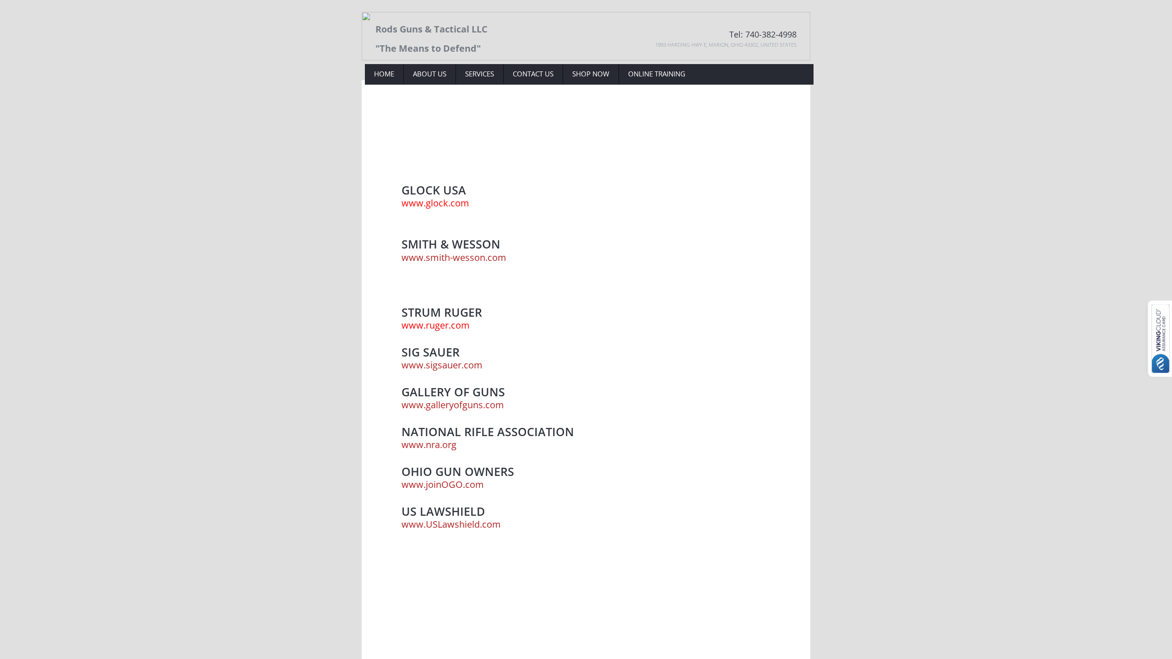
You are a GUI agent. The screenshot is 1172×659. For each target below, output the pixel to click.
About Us (429, 73)
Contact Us (533, 73)
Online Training (656, 73)
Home (384, 73)
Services (479, 73)
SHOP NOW (590, 73)
